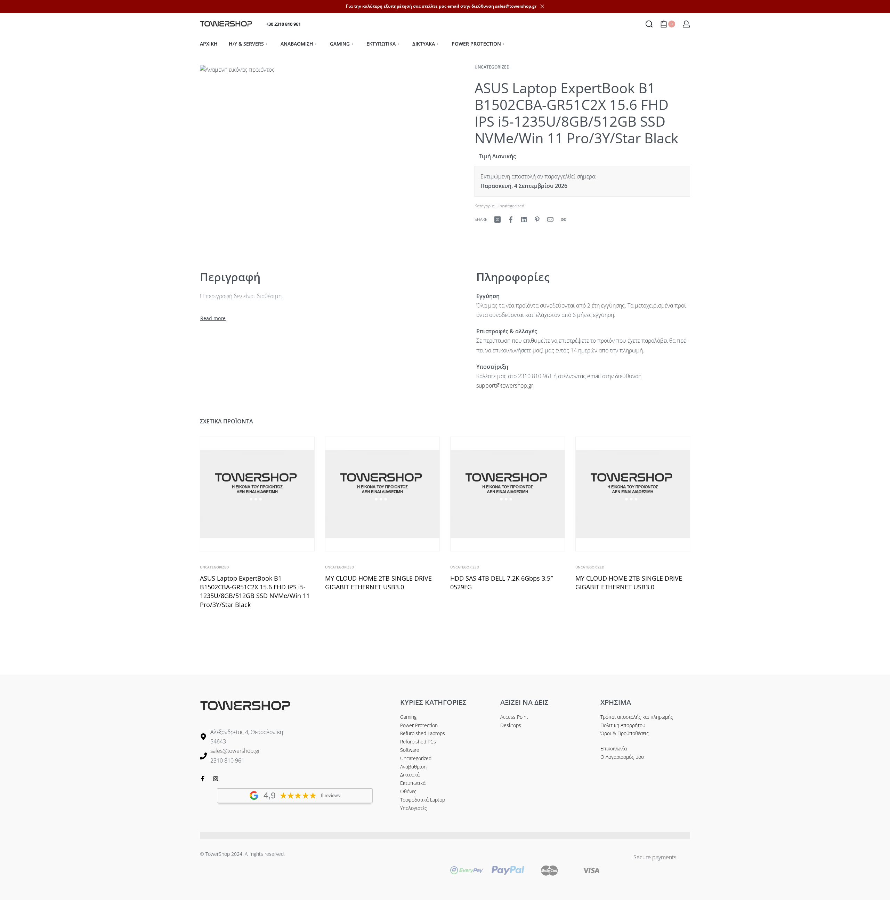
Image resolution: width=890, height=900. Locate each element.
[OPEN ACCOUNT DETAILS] (686, 24)
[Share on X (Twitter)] (497, 219)
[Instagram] (215, 778)
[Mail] (550, 219)
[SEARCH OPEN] (649, 24)
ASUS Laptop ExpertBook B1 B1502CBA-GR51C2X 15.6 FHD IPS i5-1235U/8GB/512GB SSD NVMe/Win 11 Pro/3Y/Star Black (255, 591)
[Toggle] (213, 318)
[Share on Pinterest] (537, 219)
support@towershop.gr (504, 385)
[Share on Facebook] (511, 219)
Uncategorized (492, 67)
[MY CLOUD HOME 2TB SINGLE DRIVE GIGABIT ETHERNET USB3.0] (382, 494)
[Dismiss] (542, 6)
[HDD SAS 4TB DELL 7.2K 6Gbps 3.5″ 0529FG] (507, 494)
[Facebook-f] (202, 778)
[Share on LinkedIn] (524, 219)
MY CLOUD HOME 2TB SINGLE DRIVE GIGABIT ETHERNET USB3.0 (378, 582)
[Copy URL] (563, 219)
